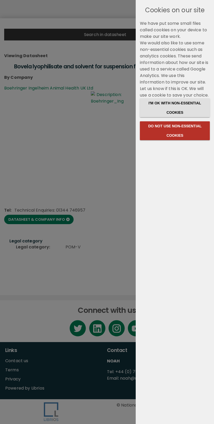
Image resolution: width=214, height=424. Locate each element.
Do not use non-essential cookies (175, 131)
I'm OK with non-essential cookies (174, 108)
